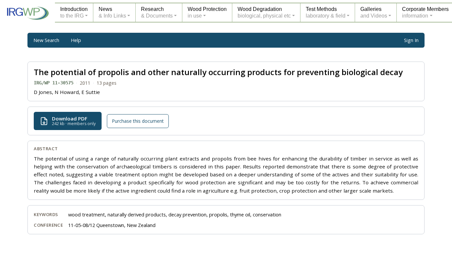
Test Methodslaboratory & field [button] (325, 12)
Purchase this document (138, 121)
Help (76, 40)
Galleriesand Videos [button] (373, 12)
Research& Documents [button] (157, 12)
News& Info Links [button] (112, 12)
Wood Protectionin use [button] (207, 12)
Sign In (411, 40)
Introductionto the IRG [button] (74, 12)
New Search (46, 40)
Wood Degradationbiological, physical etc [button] (264, 12)
